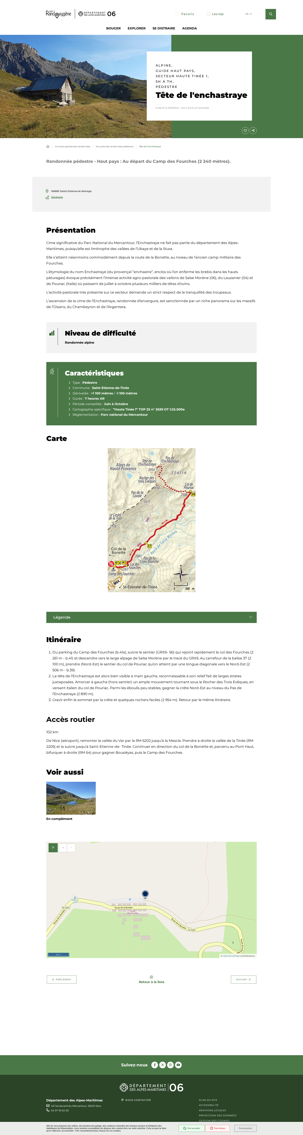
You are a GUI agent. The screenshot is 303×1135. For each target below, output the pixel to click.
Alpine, (164, 65)
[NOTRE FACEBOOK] (154, 1064)
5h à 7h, (165, 81)
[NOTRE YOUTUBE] (178, 1064)
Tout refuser (219, 1128)
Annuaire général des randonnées (72, 146)
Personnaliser (245, 1128)
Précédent (63, 979)
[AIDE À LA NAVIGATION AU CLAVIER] (53, 847)
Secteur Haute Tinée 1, (182, 76)
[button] (270, 14)
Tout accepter (193, 1128)
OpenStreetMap (231, 956)
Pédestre (167, 87)
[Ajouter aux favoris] (245, 130)
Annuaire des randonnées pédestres (114, 146)
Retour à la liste (151, 981)
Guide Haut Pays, (176, 71)
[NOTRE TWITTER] (162, 1064)
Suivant (241, 979)
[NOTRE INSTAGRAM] (170, 1064)
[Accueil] (47, 146)
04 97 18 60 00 (60, 1110)
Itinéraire (57, 197)
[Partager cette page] (253, 130)
